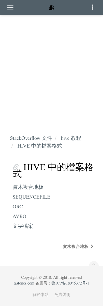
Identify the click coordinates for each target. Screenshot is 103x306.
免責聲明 (62, 294)
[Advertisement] (51, 68)
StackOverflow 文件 (31, 137)
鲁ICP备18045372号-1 (70, 283)
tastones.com (24, 283)
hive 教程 (71, 137)
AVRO (19, 216)
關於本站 (41, 294)
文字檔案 (23, 226)
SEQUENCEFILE (31, 196)
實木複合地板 (28, 187)
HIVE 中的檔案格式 (39, 145)
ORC (18, 206)
